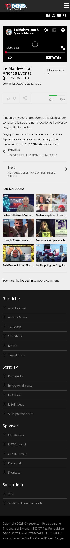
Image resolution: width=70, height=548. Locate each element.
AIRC (11, 494)
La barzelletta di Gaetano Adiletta (23, 215)
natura (21, 144)
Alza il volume (17, 308)
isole (57, 139)
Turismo (45, 134)
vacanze (50, 144)
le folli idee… (16, 404)
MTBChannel (17, 444)
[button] (66, 6)
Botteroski (15, 463)
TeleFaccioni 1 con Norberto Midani (24, 265)
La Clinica (14, 395)
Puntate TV (15, 376)
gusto (51, 139)
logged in (26, 280)
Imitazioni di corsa (20, 385)
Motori (12, 346)
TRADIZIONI (30, 144)
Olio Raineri (16, 435)
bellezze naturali (32, 139)
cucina (44, 139)
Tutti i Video (56, 134)
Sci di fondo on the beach (25, 503)
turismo (41, 144)
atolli (20, 139)
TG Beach (14, 327)
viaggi (57, 144)
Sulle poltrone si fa (20, 414)
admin (7, 84)
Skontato (14, 473)
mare (14, 144)
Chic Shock (15, 336)
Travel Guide (33, 134)
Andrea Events (19, 134)
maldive (6, 144)
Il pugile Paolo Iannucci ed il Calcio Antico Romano (33, 240)
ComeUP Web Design (49, 538)
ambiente (12, 139)
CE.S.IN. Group (17, 454)
